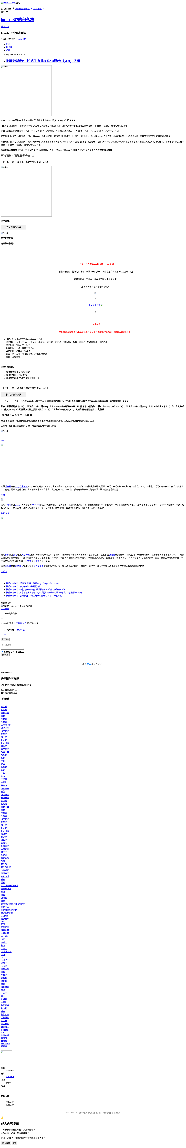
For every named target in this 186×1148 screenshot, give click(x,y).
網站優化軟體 (7, 913)
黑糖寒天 (5, 907)
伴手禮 (36, 561)
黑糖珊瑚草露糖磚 (9, 910)
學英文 (4, 572)
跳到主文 (5, 27)
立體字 (4, 942)
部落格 (9, 47)
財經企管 (21, 630)
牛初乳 (4, 855)
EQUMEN (5, 1043)
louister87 (5, 609)
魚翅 (3, 791)
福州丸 (4, 785)
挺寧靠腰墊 (6, 889)
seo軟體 (4, 916)
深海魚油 (5, 858)
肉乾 (3, 773)
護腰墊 (4, 898)
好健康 (4, 843)
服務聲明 (117, 1113)
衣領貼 (4, 707)
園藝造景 (5, 873)
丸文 (8, 513)
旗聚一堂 (5, 752)
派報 (3, 939)
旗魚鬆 (112, 555)
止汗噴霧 (5, 743)
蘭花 (3, 883)
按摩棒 (4, 1008)
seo (2, 1032)
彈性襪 (4, 981)
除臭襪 (8, 486)
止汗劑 (4, 740)
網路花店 (5, 927)
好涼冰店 (5, 728)
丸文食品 (26, 555)
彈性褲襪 (5, 987)
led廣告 (4, 960)
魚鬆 (3, 513)
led (2, 957)
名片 (8, 50)
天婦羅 (4, 779)
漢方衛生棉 (38, 566)
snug (3, 440)
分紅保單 (5, 870)
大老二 (4, 993)
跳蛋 (3, 1011)
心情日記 (22, 39)
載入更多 (5, 639)
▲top (3, 634)
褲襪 (3, 984)
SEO (3, 921)
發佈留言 (5, 655)
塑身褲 (4, 1041)
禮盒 (29, 561)
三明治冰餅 (6, 725)
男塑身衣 (36, 505)
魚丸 (3, 776)
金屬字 (4, 949)
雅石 (3, 879)
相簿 (8, 44)
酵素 (3, 861)
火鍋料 (4, 782)
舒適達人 (19, 566)
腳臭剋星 (23, 486)
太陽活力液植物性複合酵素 (13, 904)
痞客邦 (19, 623)
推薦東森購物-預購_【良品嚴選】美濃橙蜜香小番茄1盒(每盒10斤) (35, 589)
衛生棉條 (5, 1024)
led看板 (4, 966)
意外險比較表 (7, 867)
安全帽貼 (5, 731)
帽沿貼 (4, 710)
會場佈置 (5, 933)
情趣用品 (5, 1005)
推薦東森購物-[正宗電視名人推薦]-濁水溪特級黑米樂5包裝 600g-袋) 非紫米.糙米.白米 (44, 593)
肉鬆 (3, 761)
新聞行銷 (5, 1035)
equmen (18, 505)
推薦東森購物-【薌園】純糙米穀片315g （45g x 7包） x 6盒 (32, 583)
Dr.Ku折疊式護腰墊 (9, 886)
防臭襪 (4, 722)
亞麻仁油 (5, 849)
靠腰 (3, 892)
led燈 (3, 955)
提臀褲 (4, 1046)
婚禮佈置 (5, 930)
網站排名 (5, 919)
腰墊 (3, 895)
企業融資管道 (94, 305)
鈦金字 (4, 963)
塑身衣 (4, 495)
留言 (25, 623)
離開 (14, 1143)
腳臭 (3, 716)
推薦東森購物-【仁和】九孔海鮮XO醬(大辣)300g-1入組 (43, 61)
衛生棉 (8, 566)
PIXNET (74, 1113)
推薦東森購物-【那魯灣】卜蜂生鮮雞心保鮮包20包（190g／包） (34, 596)
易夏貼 (4, 734)
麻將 (3, 990)
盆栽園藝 (5, 876)
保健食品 (5, 846)
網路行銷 (5, 1030)
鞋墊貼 (4, 746)
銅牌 (3, 945)
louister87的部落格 (17, 19)
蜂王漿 (4, 852)
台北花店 (5, 936)
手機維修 (5, 1018)
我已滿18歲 (6, 1143)
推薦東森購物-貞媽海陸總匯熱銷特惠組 (23, 586)
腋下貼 (4, 737)
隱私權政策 (107, 1113)
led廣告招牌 (6, 952)
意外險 (4, 864)
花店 (3, 924)
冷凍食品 (5, 788)
